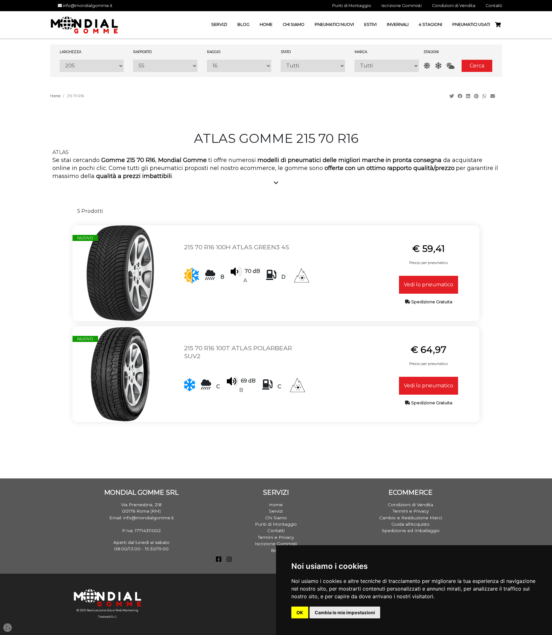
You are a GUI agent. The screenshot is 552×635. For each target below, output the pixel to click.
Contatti (276, 530)
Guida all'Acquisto (410, 524)
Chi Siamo (276, 517)
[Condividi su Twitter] (452, 96)
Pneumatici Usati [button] (471, 24)
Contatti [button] (494, 5)
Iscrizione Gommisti (276, 543)
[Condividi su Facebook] (461, 96)
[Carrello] (500, 25)
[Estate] (427, 65)
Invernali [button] (398, 24)
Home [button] (266, 24)
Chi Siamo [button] (293, 24)
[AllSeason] (450, 65)
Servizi (276, 511)
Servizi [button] (219, 24)
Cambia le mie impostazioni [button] (345, 612)
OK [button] (299, 612)
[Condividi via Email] (493, 96)
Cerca (477, 66)
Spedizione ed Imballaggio (411, 530)
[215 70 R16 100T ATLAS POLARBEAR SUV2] (120, 374)
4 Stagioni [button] (430, 24)
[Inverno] (438, 65)
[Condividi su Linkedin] (468, 96)
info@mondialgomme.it (87, 5)
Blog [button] (243, 24)
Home (55, 96)
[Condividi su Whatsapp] (485, 96)
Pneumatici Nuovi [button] (334, 24)
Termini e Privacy (276, 537)
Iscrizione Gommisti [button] (401, 5)
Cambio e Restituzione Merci (410, 517)
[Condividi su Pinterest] (477, 96)
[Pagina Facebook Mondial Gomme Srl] (218, 559)
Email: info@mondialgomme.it (141, 517)
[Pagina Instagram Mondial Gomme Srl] (229, 559)
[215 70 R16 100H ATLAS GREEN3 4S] (120, 273)
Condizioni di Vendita (410, 504)
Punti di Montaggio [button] (351, 5)
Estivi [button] (370, 24)
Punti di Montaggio (276, 524)
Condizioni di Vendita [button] (453, 5)
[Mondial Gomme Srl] (84, 24)
